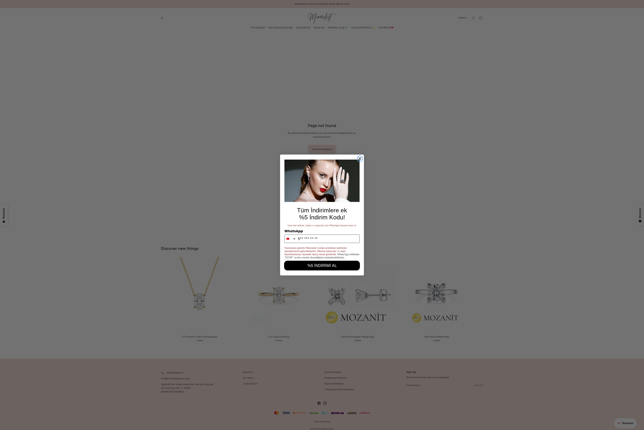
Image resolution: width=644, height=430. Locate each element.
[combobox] (290, 239)
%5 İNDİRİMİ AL (322, 265)
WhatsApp (293, 231)
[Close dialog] (360, 158)
